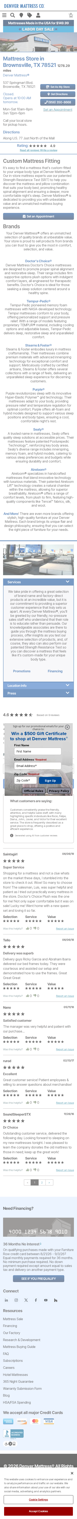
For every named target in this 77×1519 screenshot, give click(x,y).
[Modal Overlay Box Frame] (39, 759)
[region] (38, 1493)
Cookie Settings (38, 1499)
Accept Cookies (38, 1511)
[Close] (72, 1473)
